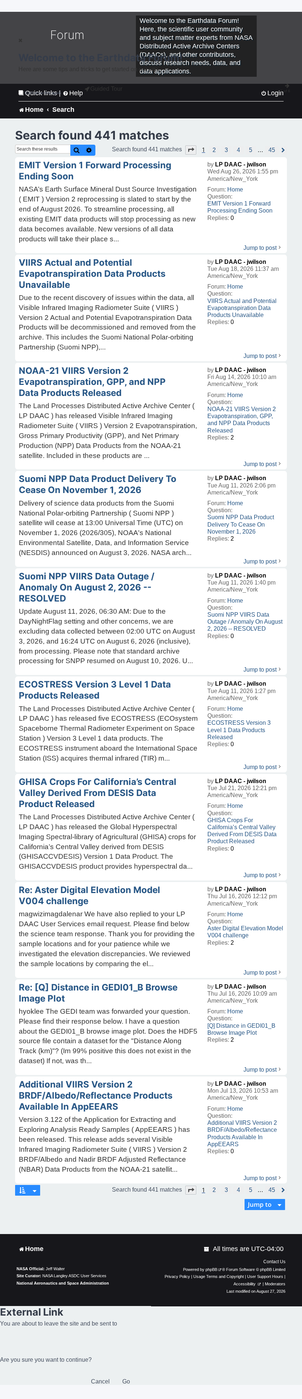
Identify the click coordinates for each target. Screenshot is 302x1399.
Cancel (100, 1381)
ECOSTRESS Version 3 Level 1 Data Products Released (239, 730)
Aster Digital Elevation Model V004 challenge (245, 931)
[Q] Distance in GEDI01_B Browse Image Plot (241, 1029)
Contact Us (274, 1261)
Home (235, 189)
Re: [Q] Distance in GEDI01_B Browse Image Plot (98, 993)
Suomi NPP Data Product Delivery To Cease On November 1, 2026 (240, 524)
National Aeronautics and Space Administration (63, 1283)
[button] (190, 149)
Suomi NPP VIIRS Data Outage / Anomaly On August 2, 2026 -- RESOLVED (244, 621)
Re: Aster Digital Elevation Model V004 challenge (89, 895)
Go (126, 1381)
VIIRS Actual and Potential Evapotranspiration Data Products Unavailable (242, 308)
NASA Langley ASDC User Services (74, 1276)
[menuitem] (207, 1249)
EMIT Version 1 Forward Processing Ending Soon (240, 207)
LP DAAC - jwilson (240, 164)
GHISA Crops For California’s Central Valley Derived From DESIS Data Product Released (242, 831)
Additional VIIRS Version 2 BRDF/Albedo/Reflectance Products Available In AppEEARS (242, 1133)
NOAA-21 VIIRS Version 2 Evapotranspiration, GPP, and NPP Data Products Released (241, 420)
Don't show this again (43, 93)
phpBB (211, 1269)
